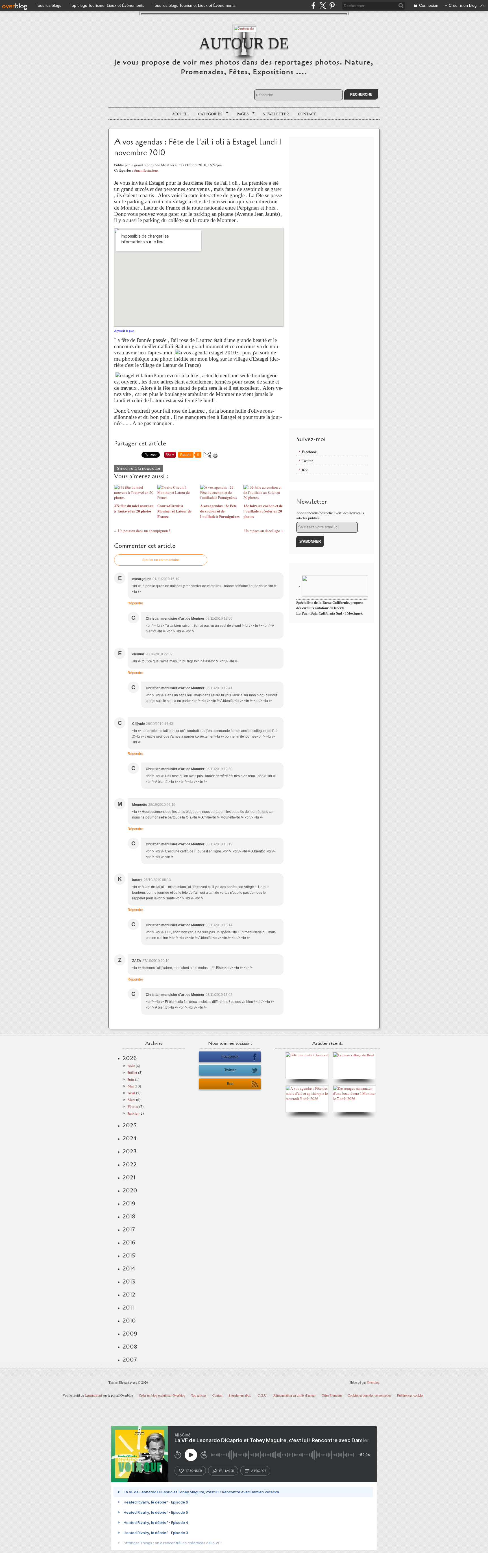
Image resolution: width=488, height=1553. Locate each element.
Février (133, 1106)
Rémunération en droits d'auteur (294, 1395)
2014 (129, 1268)
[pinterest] (332, 5)
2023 (130, 1151)
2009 (130, 1333)
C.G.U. (262, 1395)
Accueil (180, 114)
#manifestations (146, 170)
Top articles (198, 1395)
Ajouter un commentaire (160, 560)
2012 (129, 1294)
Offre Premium (332, 1395)
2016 (129, 1242)
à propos (258, 1470)
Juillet (132, 1072)
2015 (129, 1255)
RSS (305, 469)
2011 (128, 1307)
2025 (130, 1125)
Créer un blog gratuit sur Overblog (162, 1395)
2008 (130, 1346)
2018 (129, 1216)
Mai (131, 1086)
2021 (129, 1177)
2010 (129, 1320)
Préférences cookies (410, 1395)
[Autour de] (244, 28)
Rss (230, 1084)
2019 (129, 1203)
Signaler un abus (240, 1395)
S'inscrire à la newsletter (138, 468)
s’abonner (194, 1470)
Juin (131, 1079)
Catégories (208, 114)
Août (131, 1065)
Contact (307, 114)
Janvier (133, 1113)
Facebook (309, 451)
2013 (129, 1281)
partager (226, 1470)
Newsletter (276, 114)
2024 (130, 1138)
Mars (131, 1099)
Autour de (244, 43)
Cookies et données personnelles (369, 1395)
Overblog (373, 1382)
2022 (130, 1164)
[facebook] (313, 5)
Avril (131, 1092)
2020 (130, 1190)
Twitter (307, 460)
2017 (129, 1229)
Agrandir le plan (124, 331)
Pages (241, 114)
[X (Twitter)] (322, 5)
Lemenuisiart (93, 1395)
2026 (130, 1058)
